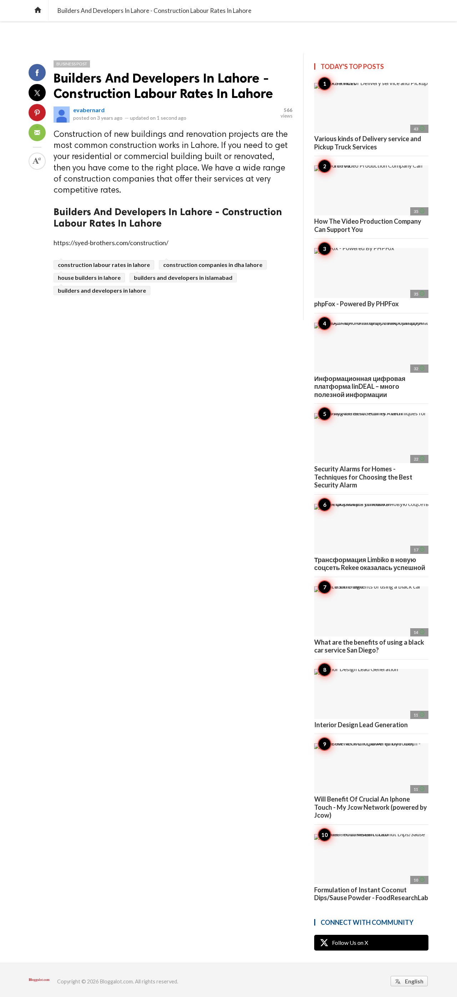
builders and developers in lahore (102, 290)
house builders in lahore (89, 277)
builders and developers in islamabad (183, 277)
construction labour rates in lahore (104, 264)
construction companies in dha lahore (212, 264)
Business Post (71, 63)
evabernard (89, 109)
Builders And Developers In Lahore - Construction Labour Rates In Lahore (163, 85)
